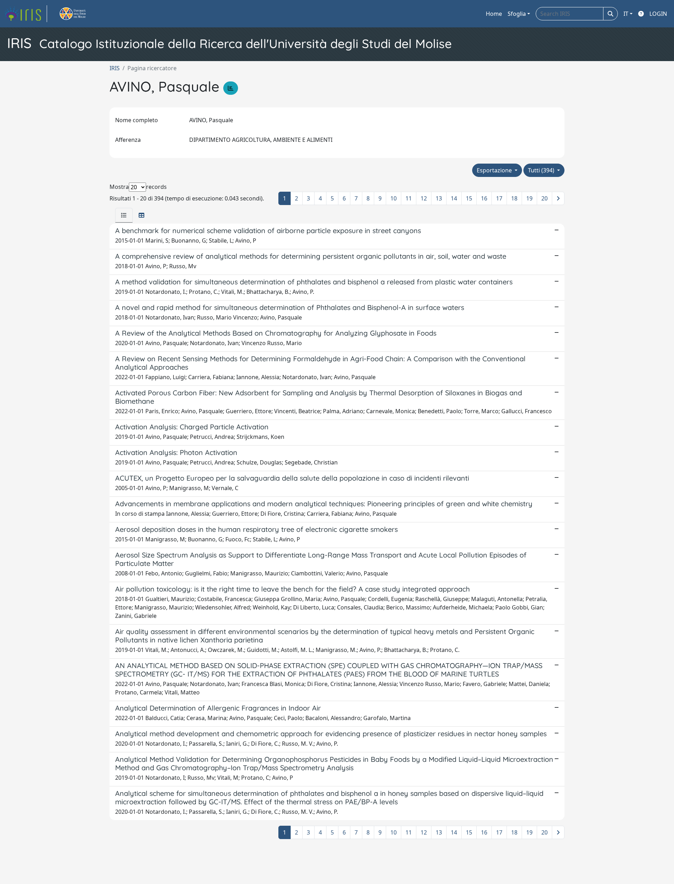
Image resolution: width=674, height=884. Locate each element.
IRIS (115, 68)
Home (494, 14)
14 (454, 198)
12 (424, 198)
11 (408, 198)
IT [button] (625, 14)
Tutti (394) (542, 170)
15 (469, 198)
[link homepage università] (81, 13)
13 (439, 198)
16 (484, 198)
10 (393, 198)
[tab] (124, 215)
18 (514, 198)
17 (499, 198)
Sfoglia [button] (517, 14)
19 (529, 198)
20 (544, 198)
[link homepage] (25, 13)
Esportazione (495, 170)
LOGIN (658, 14)
